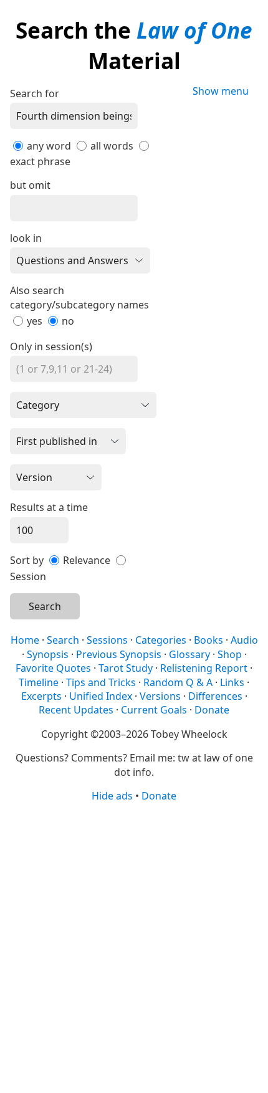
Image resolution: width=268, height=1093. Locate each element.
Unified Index (100, 696)
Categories (160, 640)
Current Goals (154, 710)
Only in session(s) (51, 346)
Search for (34, 93)
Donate (211, 710)
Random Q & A (178, 682)
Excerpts (41, 696)
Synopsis (48, 654)
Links (232, 682)
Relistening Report (203, 668)
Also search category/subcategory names (79, 297)
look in (26, 238)
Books (208, 640)
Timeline (39, 682)
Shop (230, 654)
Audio (244, 640)
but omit (30, 185)
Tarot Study (125, 668)
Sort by (27, 560)
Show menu (221, 91)
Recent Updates (76, 710)
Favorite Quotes (53, 668)
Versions (160, 696)
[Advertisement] (134, 947)
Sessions (107, 640)
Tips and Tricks (101, 682)
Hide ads (112, 796)
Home (25, 640)
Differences (215, 696)
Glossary (189, 654)
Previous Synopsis (118, 654)
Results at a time (49, 507)
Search (45, 606)
